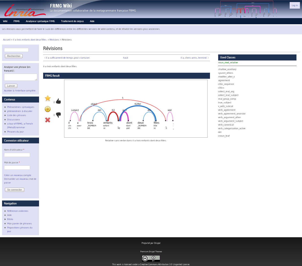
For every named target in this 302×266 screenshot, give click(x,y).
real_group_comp (227, 98)
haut (125, 57)
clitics (221, 87)
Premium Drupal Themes (151, 251)
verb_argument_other (229, 117)
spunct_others (225, 72)
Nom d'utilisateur (14, 149)
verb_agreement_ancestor (232, 113)
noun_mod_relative (228, 62)
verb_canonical (226, 124)
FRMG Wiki (61, 5)
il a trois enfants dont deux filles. (30, 39)
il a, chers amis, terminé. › (195, 57)
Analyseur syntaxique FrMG (40, 21)
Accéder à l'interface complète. (20, 90)
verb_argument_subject (230, 120)
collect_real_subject (228, 95)
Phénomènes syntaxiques (20, 106)
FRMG (17, 21)
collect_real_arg (226, 91)
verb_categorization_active (232, 128)
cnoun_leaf (223, 135)
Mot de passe (12, 162)
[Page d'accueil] (25, 17)
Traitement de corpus (72, 21)
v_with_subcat (225, 106)
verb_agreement (226, 109)
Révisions (54, 39)
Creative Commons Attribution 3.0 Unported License (164, 264)
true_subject (224, 102)
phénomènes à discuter (19, 111)
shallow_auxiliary (227, 69)
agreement (224, 80)
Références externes (17, 210)
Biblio (10, 219)
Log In (295, 5)
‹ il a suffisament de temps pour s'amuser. (67, 57)
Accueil (6, 39)
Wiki (5, 21)
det (219, 132)
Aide (92, 21)
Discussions (13, 119)
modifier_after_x (226, 76)
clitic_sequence (226, 83)
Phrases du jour (15, 131)
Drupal (157, 243)
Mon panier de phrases (19, 223)
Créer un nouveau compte (17, 175)
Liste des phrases (16, 115)
